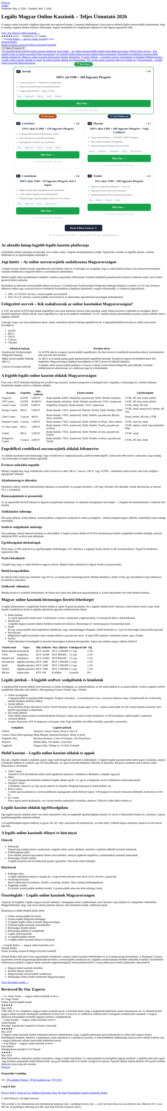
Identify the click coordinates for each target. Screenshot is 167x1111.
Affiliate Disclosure (41, 1092)
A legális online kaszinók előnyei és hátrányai (111, 60)
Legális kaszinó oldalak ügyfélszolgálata (64, 60)
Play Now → (83, 103)
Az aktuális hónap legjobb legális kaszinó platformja (28, 51)
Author (5, 5)
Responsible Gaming (78, 1092)
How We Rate (59, 1092)
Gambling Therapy (17, 1080)
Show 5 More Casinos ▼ (83, 228)
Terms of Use (24, 1092)
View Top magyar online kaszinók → (20, 33)
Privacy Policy (8, 1092)
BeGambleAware (40, 1080)
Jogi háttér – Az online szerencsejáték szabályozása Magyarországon (93, 51)
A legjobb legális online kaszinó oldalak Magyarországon (86, 54)
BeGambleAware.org (110, 235)
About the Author (98, 1092)
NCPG (56, 1080)
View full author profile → (15, 982)
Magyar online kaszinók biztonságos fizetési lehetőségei (51, 57)
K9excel (5, 2)
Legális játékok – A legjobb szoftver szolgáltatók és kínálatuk (113, 57)
